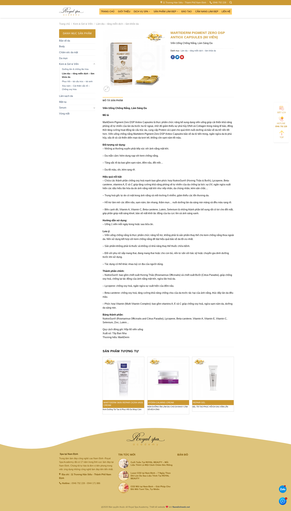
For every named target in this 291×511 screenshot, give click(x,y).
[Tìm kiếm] (230, 2)
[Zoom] (107, 89)
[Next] (233, 386)
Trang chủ (107, 11)
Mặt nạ (62, 102)
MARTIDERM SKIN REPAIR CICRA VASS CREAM (123, 404)
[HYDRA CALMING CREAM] (168, 377)
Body (62, 46)
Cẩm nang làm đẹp (206, 11)
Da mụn (63, 58)
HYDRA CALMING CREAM (161, 402)
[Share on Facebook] (173, 57)
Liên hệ (226, 11)
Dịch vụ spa (141, 11)
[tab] (113, 100)
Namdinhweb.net (181, 507)
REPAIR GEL (199, 402)
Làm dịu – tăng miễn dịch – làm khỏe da (117, 24)
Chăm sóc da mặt (68, 52)
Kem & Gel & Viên (83, 24)
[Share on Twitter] (177, 57)
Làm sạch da (66, 96)
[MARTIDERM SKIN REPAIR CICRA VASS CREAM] (123, 377)
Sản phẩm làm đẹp (165, 11)
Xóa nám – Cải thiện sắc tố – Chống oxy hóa (76, 87)
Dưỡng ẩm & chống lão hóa (75, 69)
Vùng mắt (64, 113)
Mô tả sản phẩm (113, 100)
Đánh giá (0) (132, 100)
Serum (62, 107)
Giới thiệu (124, 11)
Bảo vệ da (64, 40)
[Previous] (102, 386)
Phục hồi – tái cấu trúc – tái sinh (77, 81)
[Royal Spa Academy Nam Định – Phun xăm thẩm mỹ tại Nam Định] (71, 11)
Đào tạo (186, 11)
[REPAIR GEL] (213, 377)
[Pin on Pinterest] (182, 57)
